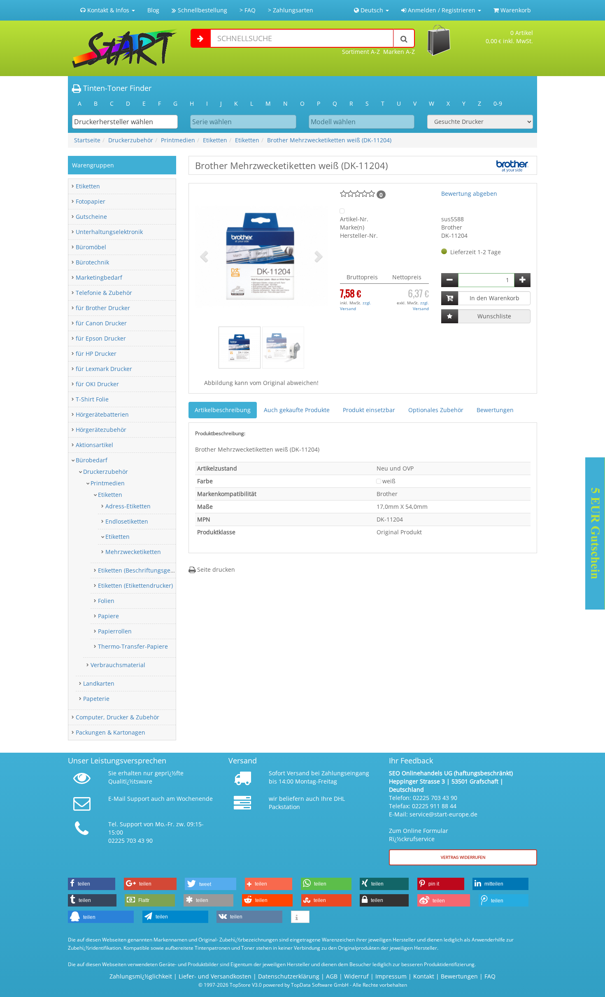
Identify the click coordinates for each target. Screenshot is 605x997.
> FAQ (248, 10)
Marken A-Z (399, 52)
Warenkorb (515, 10)
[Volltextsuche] (404, 38)
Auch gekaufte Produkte (297, 410)
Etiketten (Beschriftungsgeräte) (140, 570)
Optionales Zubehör (435, 410)
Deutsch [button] (372, 10)
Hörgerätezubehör (101, 430)
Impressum (391, 976)
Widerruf (356, 976)
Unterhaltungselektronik (109, 232)
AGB (331, 976)
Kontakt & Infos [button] (108, 10)
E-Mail (117, 798)
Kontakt (423, 976)
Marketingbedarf (99, 277)
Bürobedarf (91, 460)
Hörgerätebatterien (102, 414)
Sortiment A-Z (361, 52)
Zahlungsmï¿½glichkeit (140, 976)
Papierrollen (115, 631)
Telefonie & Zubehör (104, 293)
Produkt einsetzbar (369, 410)
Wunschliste (494, 316)
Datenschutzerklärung (288, 976)
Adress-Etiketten (128, 506)
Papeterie (96, 699)
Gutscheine (91, 216)
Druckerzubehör (130, 140)
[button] (205, 256)
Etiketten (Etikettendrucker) (135, 585)
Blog (153, 10)
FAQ (490, 976)
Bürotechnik (92, 262)
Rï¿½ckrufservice (412, 839)
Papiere (108, 616)
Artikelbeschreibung (223, 410)
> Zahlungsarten (290, 10)
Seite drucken (215, 569)
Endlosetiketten (126, 521)
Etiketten (215, 140)
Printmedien (178, 140)
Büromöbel (91, 247)
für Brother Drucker (103, 308)
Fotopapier (90, 201)
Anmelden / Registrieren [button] (441, 10)
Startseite (87, 140)
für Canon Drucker (101, 323)
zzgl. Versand (355, 305)
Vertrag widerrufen (463, 857)
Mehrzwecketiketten (133, 552)
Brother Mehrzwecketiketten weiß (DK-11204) (329, 140)
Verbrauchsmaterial (118, 665)
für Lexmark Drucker (104, 369)
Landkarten (98, 683)
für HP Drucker (96, 353)
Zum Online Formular (418, 831)
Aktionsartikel (94, 445)
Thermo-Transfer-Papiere (133, 646)
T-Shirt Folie (92, 399)
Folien (106, 601)
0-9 (497, 103)
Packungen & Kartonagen (110, 732)
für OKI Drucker (97, 384)
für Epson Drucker (101, 338)
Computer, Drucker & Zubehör (117, 717)
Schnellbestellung (201, 10)
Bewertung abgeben (469, 193)
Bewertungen (495, 410)
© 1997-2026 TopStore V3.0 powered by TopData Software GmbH (273, 984)
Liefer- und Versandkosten (215, 976)
